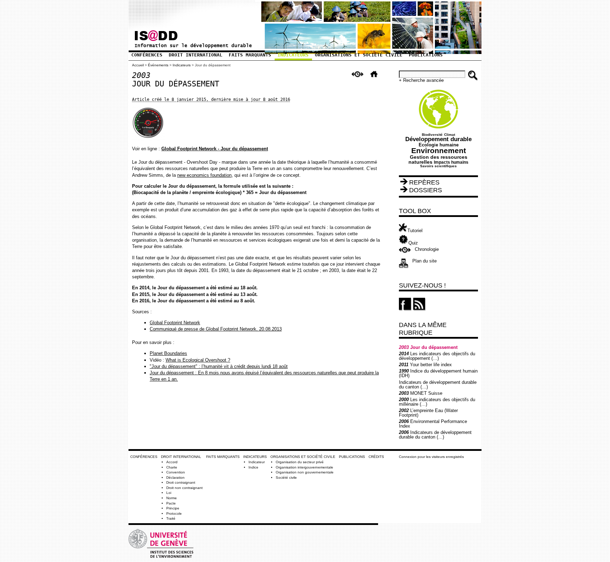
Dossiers (425, 190)
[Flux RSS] (419, 309)
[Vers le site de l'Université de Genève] (162, 560)
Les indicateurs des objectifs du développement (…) (437, 356)
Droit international (195, 55)
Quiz (413, 243)
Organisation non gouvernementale (305, 472)
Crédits (376, 457)
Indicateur (257, 462)
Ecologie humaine (439, 144)
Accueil (138, 65)
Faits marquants (250, 55)
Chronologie (427, 249)
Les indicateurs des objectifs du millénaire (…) (437, 402)
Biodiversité (432, 135)
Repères (424, 182)
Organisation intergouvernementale (304, 467)
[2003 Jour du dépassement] (359, 79)
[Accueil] (193, 45)
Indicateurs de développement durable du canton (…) (438, 384)
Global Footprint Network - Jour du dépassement (214, 148)
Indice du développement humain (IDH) (438, 373)
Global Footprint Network (175, 322)
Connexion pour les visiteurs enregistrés (431, 457)
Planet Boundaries (168, 353)
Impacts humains (451, 162)
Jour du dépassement (428, 347)
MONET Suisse (420, 393)
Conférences (146, 55)
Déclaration (175, 477)
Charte (171, 467)
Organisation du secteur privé (300, 462)
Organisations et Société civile (358, 55)
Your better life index (425, 364)
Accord (172, 462)
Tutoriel (415, 230)
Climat (449, 135)
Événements (158, 65)
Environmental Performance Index (433, 424)
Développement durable (438, 139)
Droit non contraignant (184, 488)
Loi (168, 493)
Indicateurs (293, 55)
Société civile (286, 477)
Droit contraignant (180, 482)
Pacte (171, 503)
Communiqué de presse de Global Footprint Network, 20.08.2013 (216, 329)
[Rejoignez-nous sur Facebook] (405, 309)
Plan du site (424, 261)
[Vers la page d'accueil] (376, 79)
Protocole (174, 513)
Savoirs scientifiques (438, 166)
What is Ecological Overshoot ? (198, 360)
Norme (171, 498)
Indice (253, 467)
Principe (172, 508)
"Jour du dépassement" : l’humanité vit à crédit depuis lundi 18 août (219, 366)
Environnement (438, 150)
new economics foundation (204, 175)
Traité (170, 518)
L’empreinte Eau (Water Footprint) (428, 413)
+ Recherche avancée (421, 80)
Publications (426, 55)
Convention (175, 472)
